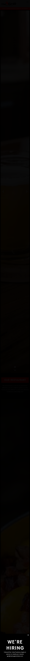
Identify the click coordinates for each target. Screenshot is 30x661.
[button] (28, 635)
